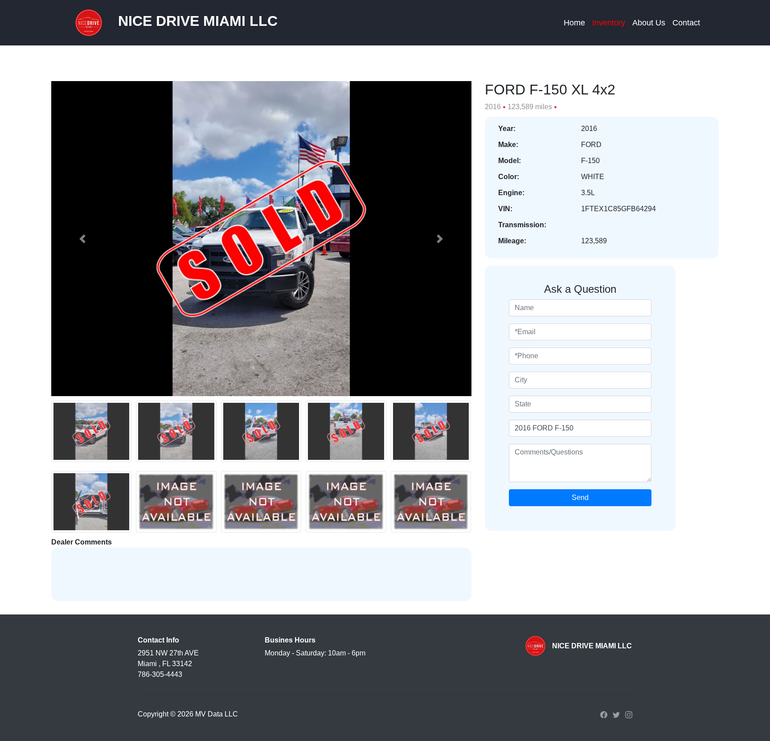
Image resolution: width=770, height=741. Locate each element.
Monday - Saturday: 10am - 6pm (315, 653)
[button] (82, 238)
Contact (686, 22)
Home (574, 22)
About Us (648, 22)
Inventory (608, 22)
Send (580, 497)
